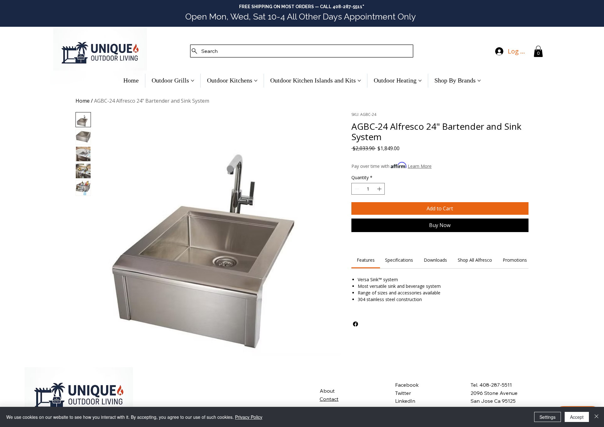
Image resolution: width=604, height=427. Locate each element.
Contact (329, 399)
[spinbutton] (368, 188)
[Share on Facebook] (355, 324)
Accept (577, 417)
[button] (538, 51)
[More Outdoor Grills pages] (192, 80)
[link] (366, 260)
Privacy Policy (248, 417)
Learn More (420, 166)
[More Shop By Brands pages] (479, 80)
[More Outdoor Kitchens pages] (255, 80)
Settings (548, 417)
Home (83, 100)
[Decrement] (356, 188)
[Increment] (380, 188)
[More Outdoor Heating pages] (420, 80)
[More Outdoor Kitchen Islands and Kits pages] (359, 80)
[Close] (596, 417)
